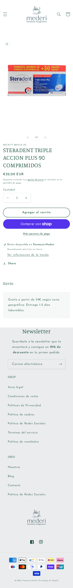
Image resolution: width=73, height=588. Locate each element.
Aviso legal (15, 387)
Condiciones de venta (23, 396)
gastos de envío (36, 180)
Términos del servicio (23, 432)
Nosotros (14, 467)
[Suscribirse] (60, 364)
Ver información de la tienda (28, 255)
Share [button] (12, 263)
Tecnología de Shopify (48, 580)
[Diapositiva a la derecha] (45, 137)
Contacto (14, 485)
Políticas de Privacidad (24, 405)
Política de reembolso (23, 441)
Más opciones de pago (36, 234)
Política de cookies (21, 414)
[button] (5, 14)
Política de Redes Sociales (27, 423)
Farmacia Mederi (30, 580)
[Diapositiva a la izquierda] (27, 137)
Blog (11, 476)
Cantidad (9, 190)
